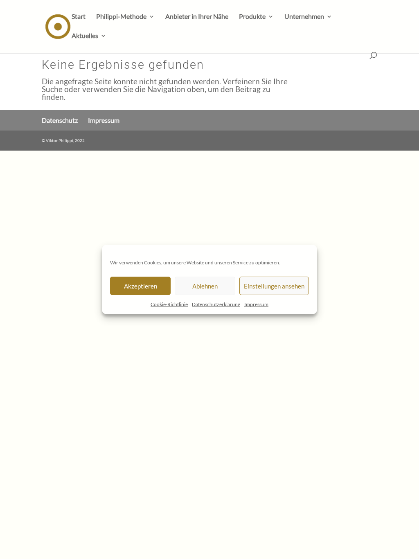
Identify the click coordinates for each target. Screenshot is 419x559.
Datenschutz (60, 120)
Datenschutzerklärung (216, 304)
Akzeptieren (140, 286)
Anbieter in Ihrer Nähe (196, 17)
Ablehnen (205, 286)
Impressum (256, 304)
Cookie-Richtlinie (169, 304)
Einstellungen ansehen (274, 286)
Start (79, 17)
